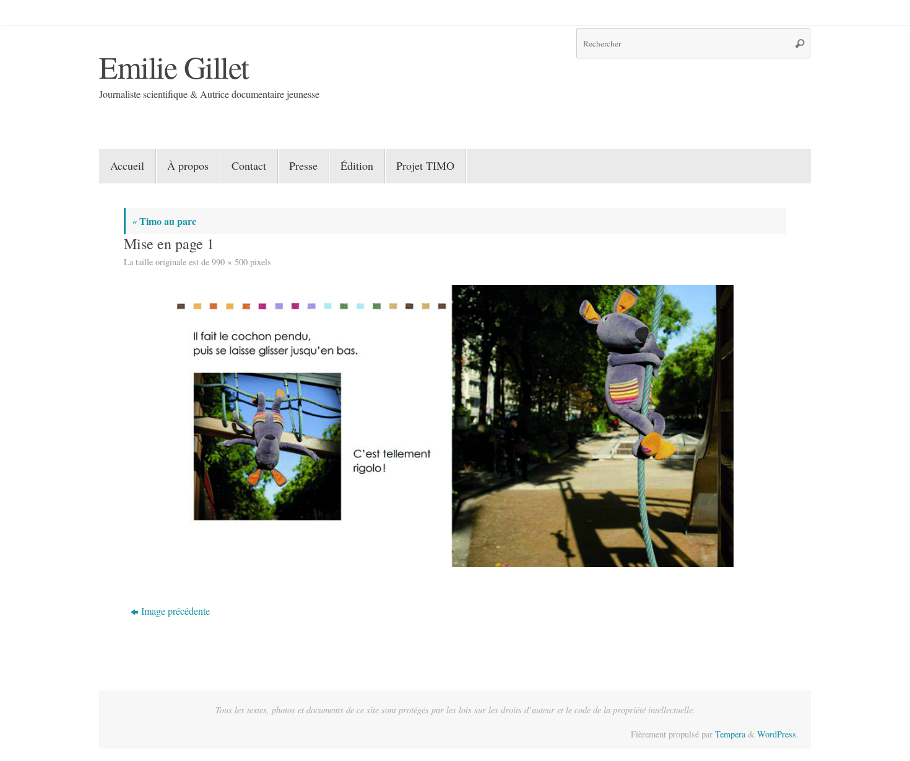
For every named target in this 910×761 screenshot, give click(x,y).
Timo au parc (164, 221)
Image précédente (175, 610)
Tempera (730, 734)
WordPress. (778, 734)
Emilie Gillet (174, 67)
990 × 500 (230, 262)
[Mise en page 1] (455, 426)
